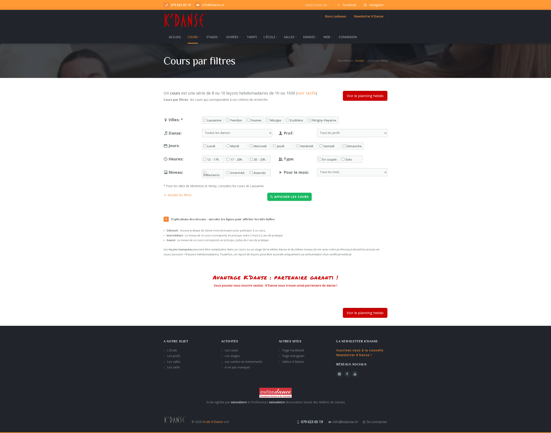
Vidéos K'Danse (293, 362)
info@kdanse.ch (213, 5)
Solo (348, 159)
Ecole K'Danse (213, 422)
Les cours (231, 350)
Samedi (328, 146)
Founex (256, 120)
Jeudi (280, 146)
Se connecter (377, 421)
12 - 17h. (213, 159)
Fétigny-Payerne (324, 120)
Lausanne (214, 120)
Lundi (211, 146)
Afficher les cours (291, 197)
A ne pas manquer (237, 367)
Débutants (211, 175)
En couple (329, 159)
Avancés (260, 173)
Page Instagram (293, 356)
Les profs (173, 356)
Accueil (359, 60)
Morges (275, 120)
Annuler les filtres (180, 195)
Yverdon (236, 120)
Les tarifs (173, 367)
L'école (172, 350)
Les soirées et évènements (243, 362)
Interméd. (237, 173)
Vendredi (306, 146)
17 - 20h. (236, 159)
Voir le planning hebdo (365, 95)
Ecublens (296, 120)
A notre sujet (176, 341)
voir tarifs (306, 93)
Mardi (234, 146)
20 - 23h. (260, 159)
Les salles (174, 362)
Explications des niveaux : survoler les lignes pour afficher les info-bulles (223, 219)
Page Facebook (293, 350)
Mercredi (260, 146)
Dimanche (354, 146)
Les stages (232, 356)
